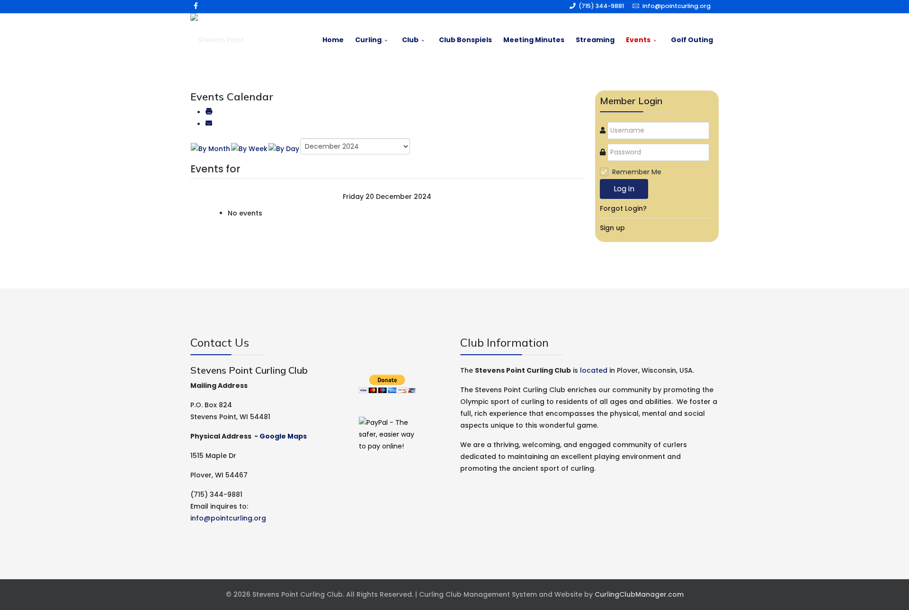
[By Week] (249, 148)
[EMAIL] (208, 124)
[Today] (283, 148)
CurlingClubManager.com (639, 594)
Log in (624, 188)
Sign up (612, 228)
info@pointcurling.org (676, 6)
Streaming (595, 40)
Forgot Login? (623, 208)
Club (410, 40)
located (593, 370)
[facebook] (196, 5)
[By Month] (210, 148)
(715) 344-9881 (601, 6)
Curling (368, 40)
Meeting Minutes (533, 40)
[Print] (208, 112)
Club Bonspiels (465, 40)
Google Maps (283, 436)
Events (638, 40)
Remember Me (636, 172)
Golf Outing (692, 40)
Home (333, 40)
